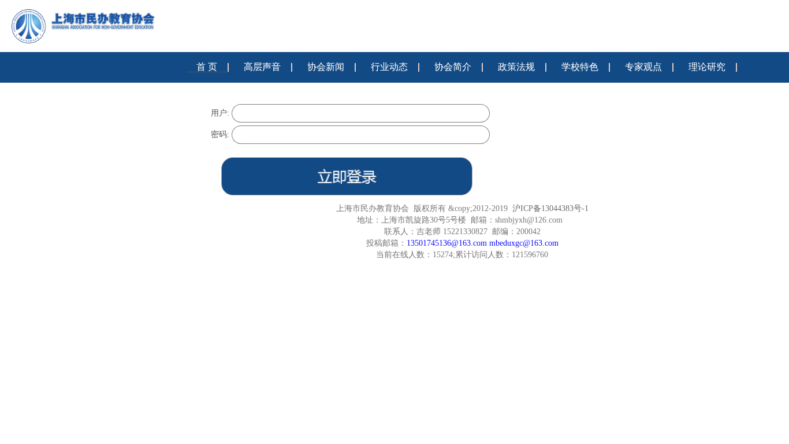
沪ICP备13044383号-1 (550, 208)
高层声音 (262, 67)
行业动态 (389, 67)
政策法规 (516, 67)
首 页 (206, 67)
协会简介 (452, 67)
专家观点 (643, 67)
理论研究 (706, 67)
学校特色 (579, 67)
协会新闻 (325, 67)
